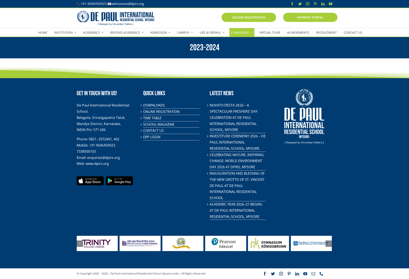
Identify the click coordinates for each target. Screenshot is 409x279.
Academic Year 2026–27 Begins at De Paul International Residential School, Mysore (236, 210)
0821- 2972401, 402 (104, 139)
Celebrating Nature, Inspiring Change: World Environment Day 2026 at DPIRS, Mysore (237, 161)
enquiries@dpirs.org (103, 157)
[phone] (321, 274)
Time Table (152, 118)
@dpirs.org (136, 3)
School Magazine (158, 124)
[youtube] (330, 4)
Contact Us (153, 130)
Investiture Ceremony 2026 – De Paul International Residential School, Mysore (238, 142)
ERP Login (151, 137)
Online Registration (161, 111)
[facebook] (292, 4)
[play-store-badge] (119, 178)
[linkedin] (323, 4)
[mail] (313, 274)
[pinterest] (315, 4)
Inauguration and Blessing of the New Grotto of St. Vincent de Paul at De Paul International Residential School (237, 185)
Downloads (154, 105)
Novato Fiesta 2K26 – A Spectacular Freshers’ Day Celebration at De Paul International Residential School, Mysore (234, 117)
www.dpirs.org (97, 163)
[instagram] (307, 4)
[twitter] (300, 4)
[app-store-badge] (90, 178)
